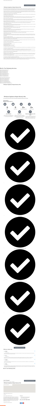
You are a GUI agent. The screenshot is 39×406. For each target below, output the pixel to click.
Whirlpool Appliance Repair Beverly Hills (8, 0)
